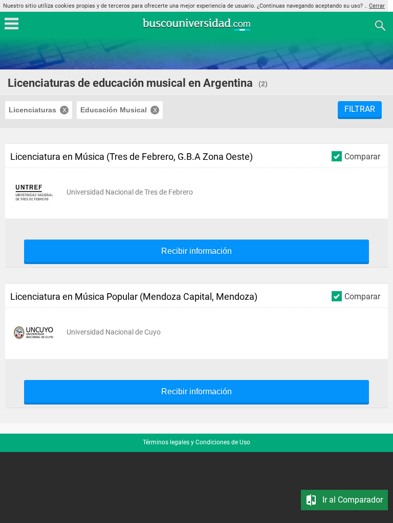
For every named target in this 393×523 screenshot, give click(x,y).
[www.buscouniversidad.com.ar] (196, 29)
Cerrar (377, 6)
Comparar (362, 156)
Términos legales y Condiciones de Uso (196, 442)
